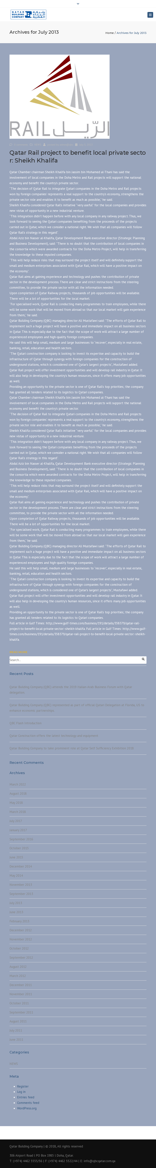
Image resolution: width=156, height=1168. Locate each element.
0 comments (21, 144)
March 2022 (18, 784)
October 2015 (19, 848)
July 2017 (16, 821)
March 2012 (18, 976)
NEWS (37, 144)
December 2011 (21, 985)
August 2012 (18, 967)
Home (109, 33)
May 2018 (16, 803)
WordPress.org (27, 1108)
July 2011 (16, 1030)
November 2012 (21, 939)
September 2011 (21, 1012)
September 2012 (21, 957)
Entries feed (25, 1097)
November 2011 (21, 994)
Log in (21, 1092)
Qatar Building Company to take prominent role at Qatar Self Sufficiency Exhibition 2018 (72, 748)
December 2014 (21, 866)
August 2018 (18, 793)
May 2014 (16, 875)
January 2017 (18, 830)
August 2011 (18, 1021)
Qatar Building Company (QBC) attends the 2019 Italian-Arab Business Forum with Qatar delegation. (71, 690)
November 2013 (21, 885)
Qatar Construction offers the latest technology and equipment (54, 736)
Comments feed (28, 1103)
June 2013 (16, 912)
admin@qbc (66, 144)
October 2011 (19, 1003)
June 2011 (16, 1039)
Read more (18, 652)
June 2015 (16, 857)
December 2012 (21, 930)
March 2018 (18, 812)
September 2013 (21, 894)
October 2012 (19, 948)
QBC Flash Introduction (25, 723)
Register (23, 1086)
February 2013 (19, 921)
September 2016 (21, 839)
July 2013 (16, 903)
